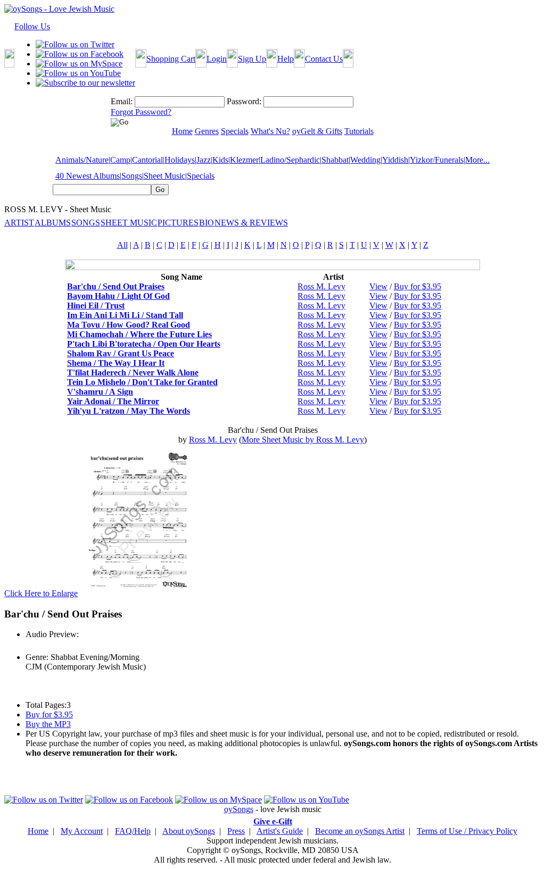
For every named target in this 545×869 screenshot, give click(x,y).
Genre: (37, 657)
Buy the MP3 (48, 724)
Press (236, 830)
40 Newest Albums (87, 175)
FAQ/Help (133, 830)
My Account (82, 830)
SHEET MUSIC (129, 222)
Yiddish (395, 159)
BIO (206, 222)
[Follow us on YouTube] (78, 73)
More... (477, 159)
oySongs (238, 809)
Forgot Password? (141, 111)
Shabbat (335, 159)
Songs (131, 175)
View (378, 286)
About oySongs (188, 830)
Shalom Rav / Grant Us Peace (120, 353)
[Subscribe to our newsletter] (85, 82)
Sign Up (252, 58)
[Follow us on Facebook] (79, 54)
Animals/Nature (82, 159)
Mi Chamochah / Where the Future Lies (139, 334)
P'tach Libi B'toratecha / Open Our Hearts (143, 343)
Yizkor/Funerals (437, 159)
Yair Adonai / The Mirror (113, 401)
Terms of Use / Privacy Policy (467, 830)
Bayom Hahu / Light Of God (118, 295)
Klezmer (244, 159)
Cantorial (147, 159)
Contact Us (324, 58)
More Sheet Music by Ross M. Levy (303, 439)
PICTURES (178, 222)
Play (32, 646)
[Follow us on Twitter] (75, 44)
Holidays (179, 159)
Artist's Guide (280, 830)
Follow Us (32, 26)
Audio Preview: (52, 634)
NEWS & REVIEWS (251, 222)
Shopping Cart (170, 58)
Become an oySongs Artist (359, 830)
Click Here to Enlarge (41, 593)
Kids (220, 159)
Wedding (365, 159)
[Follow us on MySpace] (79, 63)
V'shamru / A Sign (100, 391)
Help (285, 58)
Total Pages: (46, 704)
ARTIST (19, 222)
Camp (120, 159)
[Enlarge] (138, 593)
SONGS (85, 222)
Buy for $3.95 (417, 286)
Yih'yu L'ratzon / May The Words (128, 410)
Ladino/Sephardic (290, 159)
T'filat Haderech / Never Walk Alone (133, 372)
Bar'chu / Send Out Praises (115, 286)
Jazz (203, 159)
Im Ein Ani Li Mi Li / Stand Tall (125, 315)
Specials (200, 175)
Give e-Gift (272, 821)
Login (217, 58)
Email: (122, 101)
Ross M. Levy (321, 286)
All (122, 244)
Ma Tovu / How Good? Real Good (128, 324)
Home (38, 830)
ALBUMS (53, 222)
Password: (244, 101)
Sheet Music (164, 175)
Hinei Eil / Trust (96, 305)
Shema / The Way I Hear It (115, 362)
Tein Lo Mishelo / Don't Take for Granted (142, 382)
